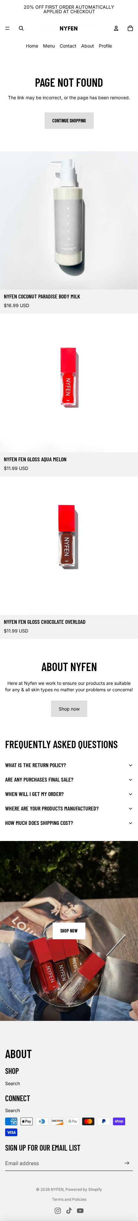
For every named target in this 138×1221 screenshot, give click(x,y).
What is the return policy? (35, 764)
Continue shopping (69, 120)
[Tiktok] (69, 1211)
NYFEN (57, 1189)
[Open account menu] (116, 28)
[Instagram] (58, 1211)
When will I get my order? (34, 793)
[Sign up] (127, 1163)
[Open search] (21, 28)
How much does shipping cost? (39, 822)
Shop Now (69, 930)
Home (32, 46)
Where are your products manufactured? (52, 808)
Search (12, 1083)
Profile (105, 46)
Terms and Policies (69, 1199)
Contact (68, 46)
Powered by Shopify (83, 1189)
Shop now (69, 709)
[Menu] (7, 28)
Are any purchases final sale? (39, 779)
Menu (49, 46)
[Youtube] (80, 1211)
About (87, 46)
